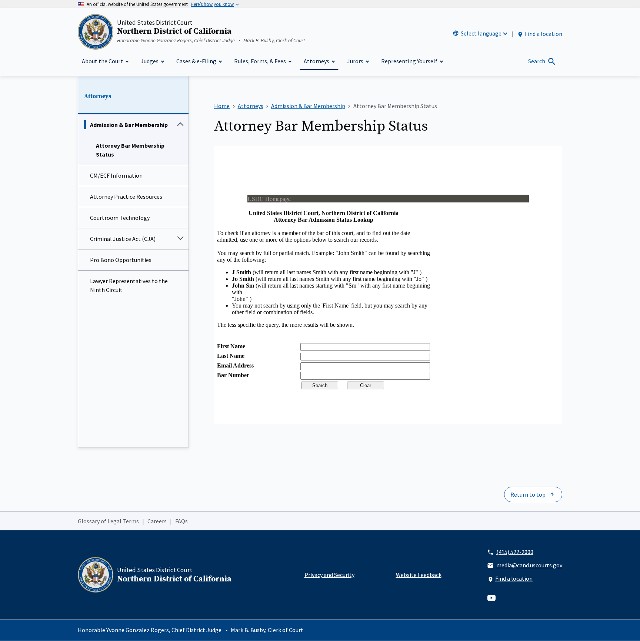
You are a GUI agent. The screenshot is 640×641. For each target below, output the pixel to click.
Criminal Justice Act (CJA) (123, 238)
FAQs (181, 521)
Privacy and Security (329, 574)
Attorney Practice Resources (126, 196)
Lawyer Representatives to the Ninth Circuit (129, 285)
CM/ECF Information (116, 175)
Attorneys (97, 96)
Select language (481, 33)
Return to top (528, 494)
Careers (157, 521)
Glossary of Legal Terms (108, 521)
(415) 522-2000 (514, 552)
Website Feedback (418, 574)
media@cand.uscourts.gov (529, 565)
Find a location (543, 33)
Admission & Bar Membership (129, 124)
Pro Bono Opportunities (120, 260)
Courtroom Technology (120, 217)
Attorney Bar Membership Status (130, 150)
